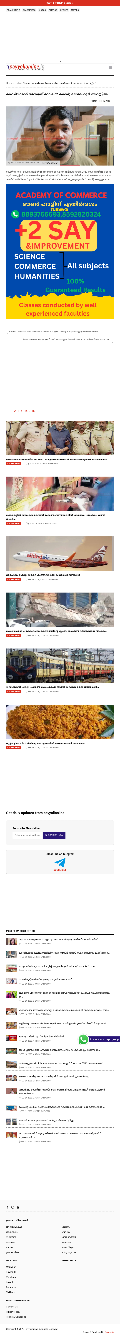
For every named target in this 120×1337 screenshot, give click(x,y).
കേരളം (10, 1242)
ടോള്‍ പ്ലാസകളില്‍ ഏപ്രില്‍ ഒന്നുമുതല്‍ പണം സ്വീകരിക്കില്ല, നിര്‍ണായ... (59, 1050)
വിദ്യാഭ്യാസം (69, 1252)
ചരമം (9, 1247)
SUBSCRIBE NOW (54, 835)
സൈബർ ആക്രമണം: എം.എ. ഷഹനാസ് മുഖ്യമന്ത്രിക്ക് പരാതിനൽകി (58, 939)
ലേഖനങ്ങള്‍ (69, 1237)
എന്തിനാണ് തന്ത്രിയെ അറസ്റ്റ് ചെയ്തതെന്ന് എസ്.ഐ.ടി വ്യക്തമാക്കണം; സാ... (64, 1010)
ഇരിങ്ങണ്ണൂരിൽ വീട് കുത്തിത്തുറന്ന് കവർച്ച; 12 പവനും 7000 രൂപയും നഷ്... (61, 1063)
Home (9, 83)
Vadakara (11, 1277)
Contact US (12, 1306)
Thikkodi (10, 1292)
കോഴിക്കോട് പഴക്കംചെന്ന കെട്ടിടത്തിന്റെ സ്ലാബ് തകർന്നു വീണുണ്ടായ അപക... (56, 631)
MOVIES (75, 10)
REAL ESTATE (13, 10)
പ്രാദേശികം (12, 1252)
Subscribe (60, 870)
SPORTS (64, 10)
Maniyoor (11, 1267)
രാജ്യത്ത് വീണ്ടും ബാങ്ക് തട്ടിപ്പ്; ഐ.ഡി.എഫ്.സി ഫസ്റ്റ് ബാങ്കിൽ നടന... (58, 966)
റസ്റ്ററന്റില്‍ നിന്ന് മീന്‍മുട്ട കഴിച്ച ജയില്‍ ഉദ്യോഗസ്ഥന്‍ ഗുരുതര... (45, 743)
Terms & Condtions (16, 1316)
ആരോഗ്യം (12, 1232)
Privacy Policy (13, 1311)
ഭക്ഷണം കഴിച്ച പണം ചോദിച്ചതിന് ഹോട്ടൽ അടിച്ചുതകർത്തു (53, 1076)
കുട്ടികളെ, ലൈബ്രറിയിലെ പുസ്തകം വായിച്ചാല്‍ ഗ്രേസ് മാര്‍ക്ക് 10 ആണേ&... (63, 1023)
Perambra (11, 1287)
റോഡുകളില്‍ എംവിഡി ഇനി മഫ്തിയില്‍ (41, 1036)
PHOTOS (53, 10)
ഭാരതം (66, 1227)
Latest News (22, 83)
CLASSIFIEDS (29, 10)
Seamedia (109, 1332)
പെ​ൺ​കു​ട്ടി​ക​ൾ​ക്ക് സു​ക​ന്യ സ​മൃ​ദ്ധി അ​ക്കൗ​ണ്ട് (45, 979)
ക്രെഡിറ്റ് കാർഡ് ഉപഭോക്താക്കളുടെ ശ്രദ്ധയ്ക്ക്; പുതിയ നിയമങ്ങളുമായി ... (62, 1107)
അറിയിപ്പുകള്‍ (14, 1227)
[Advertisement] (60, 37)
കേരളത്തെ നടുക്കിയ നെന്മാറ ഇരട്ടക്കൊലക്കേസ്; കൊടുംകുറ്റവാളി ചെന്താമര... (56, 459)
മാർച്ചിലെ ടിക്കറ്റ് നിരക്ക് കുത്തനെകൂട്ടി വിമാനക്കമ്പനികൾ (43, 575)
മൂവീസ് (66, 1232)
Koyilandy (11, 1272)
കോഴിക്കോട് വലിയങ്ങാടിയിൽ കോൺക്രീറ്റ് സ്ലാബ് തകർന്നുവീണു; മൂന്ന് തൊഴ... (64, 953)
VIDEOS (42, 10)
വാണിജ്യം (67, 1247)
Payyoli (9, 1282)
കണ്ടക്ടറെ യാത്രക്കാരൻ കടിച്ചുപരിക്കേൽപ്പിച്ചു (46, 1120)
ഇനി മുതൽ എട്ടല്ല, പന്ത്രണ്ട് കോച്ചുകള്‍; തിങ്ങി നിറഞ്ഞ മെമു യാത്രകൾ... (52, 687)
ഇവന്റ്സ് (11, 1237)
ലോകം (66, 1242)
